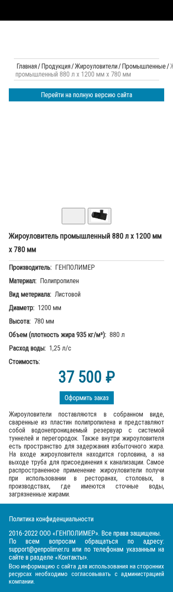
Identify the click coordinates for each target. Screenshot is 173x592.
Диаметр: (21, 308)
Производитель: (30, 267)
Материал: (23, 281)
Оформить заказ (87, 398)
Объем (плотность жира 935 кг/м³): (57, 335)
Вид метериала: (30, 294)
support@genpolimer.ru (39, 549)
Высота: (20, 321)
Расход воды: (27, 348)
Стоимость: (24, 362)
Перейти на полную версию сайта (86, 95)
